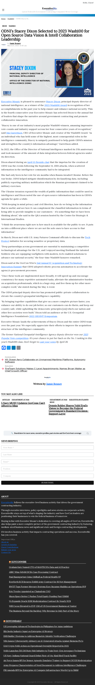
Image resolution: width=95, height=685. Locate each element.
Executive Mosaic (10, 101)
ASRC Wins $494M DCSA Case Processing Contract (33, 572)
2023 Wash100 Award (55, 105)
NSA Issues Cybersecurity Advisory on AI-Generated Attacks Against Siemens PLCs (43, 641)
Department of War (20, 399)
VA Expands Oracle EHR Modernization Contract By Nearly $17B (40, 601)
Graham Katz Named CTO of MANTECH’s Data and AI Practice (39, 567)
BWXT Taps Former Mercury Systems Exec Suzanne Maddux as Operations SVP (47, 587)
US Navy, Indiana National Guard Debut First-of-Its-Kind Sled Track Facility (40, 656)
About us (5, 542)
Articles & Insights (9, 544)
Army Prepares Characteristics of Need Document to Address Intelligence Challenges (44, 665)
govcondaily (14, 621)
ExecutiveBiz (7, 502)
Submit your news (8, 550)
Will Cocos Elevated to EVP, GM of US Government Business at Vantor (43, 606)
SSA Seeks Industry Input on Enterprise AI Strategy (28, 631)
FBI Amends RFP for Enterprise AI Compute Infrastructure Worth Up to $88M (40, 670)
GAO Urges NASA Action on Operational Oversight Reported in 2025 (36, 646)
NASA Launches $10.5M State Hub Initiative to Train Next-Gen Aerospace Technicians (44, 651)
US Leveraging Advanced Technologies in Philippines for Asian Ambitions (38, 626)
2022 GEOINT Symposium (43, 316)
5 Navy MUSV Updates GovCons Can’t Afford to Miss (23, 404)
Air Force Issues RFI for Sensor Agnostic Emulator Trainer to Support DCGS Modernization (47, 660)
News (52, 402)
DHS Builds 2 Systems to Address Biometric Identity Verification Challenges (39, 636)
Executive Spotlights (78, 399)
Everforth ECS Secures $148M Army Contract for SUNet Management (42, 582)
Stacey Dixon (53, 101)
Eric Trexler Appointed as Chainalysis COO (29, 591)
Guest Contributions (9, 547)
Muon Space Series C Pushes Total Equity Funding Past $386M (39, 596)
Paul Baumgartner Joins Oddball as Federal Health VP (35, 577)
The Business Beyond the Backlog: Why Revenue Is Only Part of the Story (44, 611)
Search (87, 433)
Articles (6, 399)
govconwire (18, 561)
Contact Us (6, 552)
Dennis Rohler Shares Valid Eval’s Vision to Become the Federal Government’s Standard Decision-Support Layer (69, 409)
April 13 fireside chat (38, 162)
